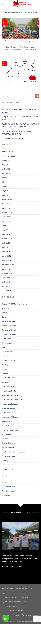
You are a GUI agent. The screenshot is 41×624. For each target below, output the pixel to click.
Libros (4, 369)
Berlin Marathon (8, 321)
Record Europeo (8, 447)
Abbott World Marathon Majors (14, 304)
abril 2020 (6, 234)
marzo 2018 (6, 286)
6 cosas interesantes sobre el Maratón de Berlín (20, 82)
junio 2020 (6, 225)
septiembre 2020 (8, 217)
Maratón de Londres (10, 404)
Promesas (5, 439)
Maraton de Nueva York (11, 408)
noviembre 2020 (8, 208)
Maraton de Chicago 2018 (12, 399)
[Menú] (3, 4)
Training (5, 460)
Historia (5, 356)
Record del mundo (9, 443)
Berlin (4, 317)
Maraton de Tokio (8, 412)
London (5, 373)
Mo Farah (5, 426)
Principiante (6, 434)
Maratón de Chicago (10, 395)
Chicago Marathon (9, 334)
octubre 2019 (7, 238)
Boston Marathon (9, 325)
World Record (7, 469)
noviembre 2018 (8, 269)
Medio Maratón (8, 421)
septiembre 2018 (8, 278)
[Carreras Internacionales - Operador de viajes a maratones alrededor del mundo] (22, 4)
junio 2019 (6, 243)
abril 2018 (6, 282)
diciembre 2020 (8, 204)
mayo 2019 (6, 247)
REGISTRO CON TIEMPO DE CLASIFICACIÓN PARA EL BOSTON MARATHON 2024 (20, 125)
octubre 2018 (7, 273)
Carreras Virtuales (9, 330)
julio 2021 (6, 182)
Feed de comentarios (10, 491)
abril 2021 (6, 195)
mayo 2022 (6, 164)
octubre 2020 (7, 212)
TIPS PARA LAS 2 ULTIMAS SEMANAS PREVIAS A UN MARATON (17, 132)
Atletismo (5, 308)
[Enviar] (37, 96)
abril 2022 (6, 169)
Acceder (5, 482)
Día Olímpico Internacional (12, 138)
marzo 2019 (6, 256)
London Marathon (9, 378)
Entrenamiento (8, 352)
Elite (3, 347)
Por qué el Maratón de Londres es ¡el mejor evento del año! (20, 42)
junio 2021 (6, 186)
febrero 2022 (7, 177)
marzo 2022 (6, 173)
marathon (5, 382)
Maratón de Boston (9, 391)
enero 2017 (6, 291)
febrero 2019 (7, 260)
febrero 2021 (7, 199)
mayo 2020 (6, 230)
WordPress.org (8, 495)
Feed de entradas (8, 486)
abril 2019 (6, 251)
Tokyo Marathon (8, 456)
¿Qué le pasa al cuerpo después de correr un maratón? (19, 110)
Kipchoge (5, 365)
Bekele (4, 312)
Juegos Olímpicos (8, 360)
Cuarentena (6, 339)
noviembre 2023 (8, 151)
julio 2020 (6, 221)
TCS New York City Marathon (13, 452)
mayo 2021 (6, 191)
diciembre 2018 (8, 264)
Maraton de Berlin (9, 386)
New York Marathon (10, 430)
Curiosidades (7, 343)
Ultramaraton (7, 465)
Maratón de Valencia (10, 417)
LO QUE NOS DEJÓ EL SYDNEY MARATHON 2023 (20, 118)
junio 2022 (6, 160)
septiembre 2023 (8, 156)
